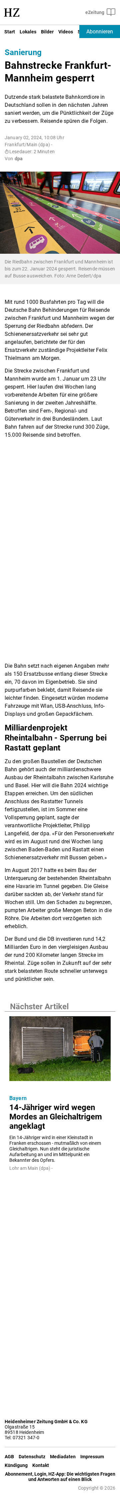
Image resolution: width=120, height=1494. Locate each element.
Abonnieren (99, 31)
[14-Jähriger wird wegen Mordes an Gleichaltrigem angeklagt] (60, 1050)
